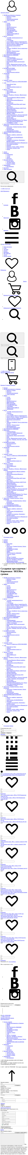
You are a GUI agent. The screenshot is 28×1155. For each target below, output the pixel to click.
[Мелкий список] (12, 769)
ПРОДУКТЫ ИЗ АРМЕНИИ (11, 55)
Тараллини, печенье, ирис (13, 148)
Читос (8, 93)
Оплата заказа (10, 161)
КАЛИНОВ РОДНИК (9, 68)
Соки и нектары (11, 20)
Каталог (6, 387)
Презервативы (10, 129)
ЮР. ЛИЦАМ (7, 253)
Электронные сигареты (13, 130)
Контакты (9, 158)
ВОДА (5, 36)
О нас (5, 248)
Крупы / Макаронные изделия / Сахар (16, 64)
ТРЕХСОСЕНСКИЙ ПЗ (13, 33)
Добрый (9, 85)
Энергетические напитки (13, 72)
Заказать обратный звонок (7, 1018)
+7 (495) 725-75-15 (5, 188)
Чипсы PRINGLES (11, 92)
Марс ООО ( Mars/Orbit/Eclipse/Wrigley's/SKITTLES (16, 107)
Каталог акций (7, 256)
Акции (5, 151)
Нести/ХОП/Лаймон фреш (13, 53)
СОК (5, 83)
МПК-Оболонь (10, 28)
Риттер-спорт (10, 117)
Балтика (9, 24)
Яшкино (6, 133)
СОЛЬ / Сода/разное (12, 60)
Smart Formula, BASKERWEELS (15, 137)
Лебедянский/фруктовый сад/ (14, 87)
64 (12, 961)
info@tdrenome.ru (5, 191)
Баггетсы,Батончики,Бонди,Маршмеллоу (17, 142)
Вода (8, 75)
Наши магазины (8, 169)
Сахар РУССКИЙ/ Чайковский (14, 59)
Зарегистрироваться (6, 1107)
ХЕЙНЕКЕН (10, 35)
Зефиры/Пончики (11, 109)
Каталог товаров (8, 1022)
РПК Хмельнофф (11, 29)
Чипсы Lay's (10, 90)
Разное (8, 149)
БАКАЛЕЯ (6, 56)
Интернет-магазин (8, 159)
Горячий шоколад (11, 57)
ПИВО (5, 21)
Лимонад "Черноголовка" (13, 51)
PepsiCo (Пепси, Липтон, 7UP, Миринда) (17, 43)
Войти (25, 281)
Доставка (6, 249)
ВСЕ (14, 961)
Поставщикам (10, 166)
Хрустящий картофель (12, 144)
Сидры (8, 23)
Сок (8, 79)
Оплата (5, 250)
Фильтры (3, 734)
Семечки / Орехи (8, 80)
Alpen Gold (9, 98)
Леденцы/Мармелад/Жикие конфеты (16, 97)
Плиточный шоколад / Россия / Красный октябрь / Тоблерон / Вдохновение (17, 115)
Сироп (8, 88)
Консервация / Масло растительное (15, 61)
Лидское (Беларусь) (11, 27)
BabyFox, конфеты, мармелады (14, 134)
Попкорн (9, 145)
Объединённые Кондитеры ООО (15, 112)
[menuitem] (15, 387)
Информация (7, 165)
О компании (10, 154)
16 (9, 961)
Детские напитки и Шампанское (15, 44)
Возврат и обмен (11, 163)
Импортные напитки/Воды (13, 45)
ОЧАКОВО (7, 73)
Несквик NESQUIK (12, 110)
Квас (8, 47)
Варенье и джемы (11, 16)
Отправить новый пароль (21, 1132)
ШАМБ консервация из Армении (12, 15)
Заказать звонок (7, 372)
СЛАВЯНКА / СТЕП (12, 122)
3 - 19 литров (10, 40)
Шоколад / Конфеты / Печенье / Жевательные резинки (14, 560)
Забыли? (3, 1103)
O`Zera (8, 136)
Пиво (8, 77)
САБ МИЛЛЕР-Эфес (12, 31)
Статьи (8, 155)
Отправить (17, 1005)
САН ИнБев (10, 32)
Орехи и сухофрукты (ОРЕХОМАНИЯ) (17, 81)
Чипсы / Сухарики (8, 89)
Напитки (9, 71)
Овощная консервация (12, 19)
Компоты (9, 17)
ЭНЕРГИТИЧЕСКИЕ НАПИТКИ (12, 132)
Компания (6, 153)
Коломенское (10, 102)
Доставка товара (11, 162)
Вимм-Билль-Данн (11, 84)
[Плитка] (12, 747)
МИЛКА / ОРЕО (11, 113)
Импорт (9, 25)
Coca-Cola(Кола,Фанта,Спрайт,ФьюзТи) (17, 41)
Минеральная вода (11, 52)
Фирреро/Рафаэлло (11, 118)
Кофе (8, 63)
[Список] (12, 758)
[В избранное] (12, 787)
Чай (8, 67)
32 (10, 961)
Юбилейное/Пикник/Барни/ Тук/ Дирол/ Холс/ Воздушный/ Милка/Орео (17, 120)
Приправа (9, 138)
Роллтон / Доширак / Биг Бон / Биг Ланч (17, 65)
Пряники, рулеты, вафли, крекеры (15, 146)
